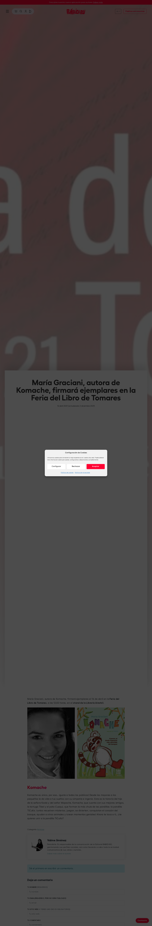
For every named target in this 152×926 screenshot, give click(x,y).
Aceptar (95, 466)
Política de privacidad (82, 472)
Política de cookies (67, 472)
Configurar (56, 466)
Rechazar (76, 466)
